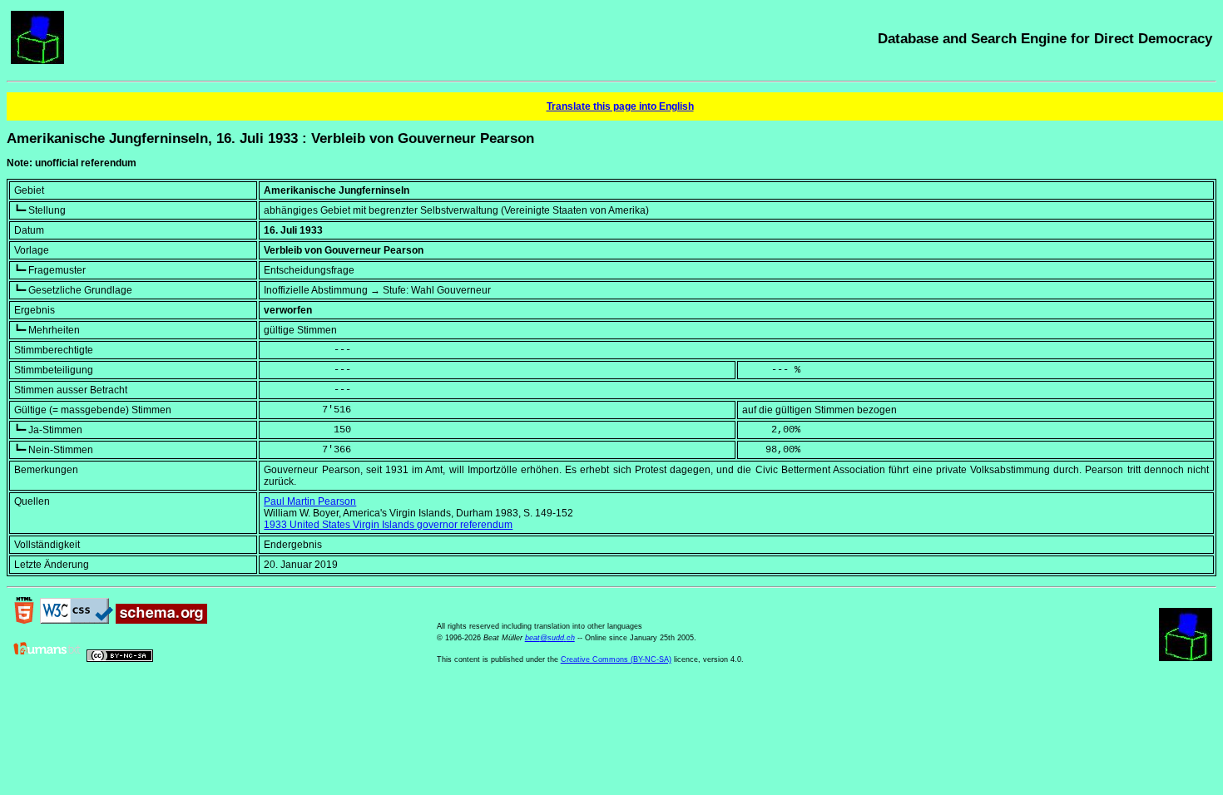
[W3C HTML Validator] (24, 620)
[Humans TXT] (47, 658)
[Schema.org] (161, 620)
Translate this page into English (620, 106)
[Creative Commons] (120, 658)
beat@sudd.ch (550, 638)
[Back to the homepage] (37, 61)
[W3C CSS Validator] (76, 620)
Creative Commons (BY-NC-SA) (616, 659)
